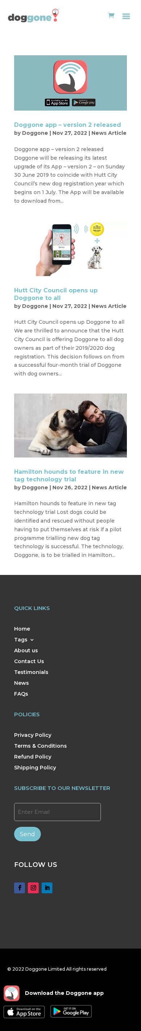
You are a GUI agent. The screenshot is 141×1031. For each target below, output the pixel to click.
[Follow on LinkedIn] (47, 887)
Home (22, 629)
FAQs (21, 694)
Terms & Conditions (40, 746)
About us (26, 651)
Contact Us (29, 662)
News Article (109, 133)
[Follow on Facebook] (19, 887)
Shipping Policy (35, 768)
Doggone (35, 133)
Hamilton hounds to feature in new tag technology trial (69, 475)
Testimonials (31, 672)
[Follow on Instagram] (33, 887)
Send (27, 834)
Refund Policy (32, 757)
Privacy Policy (32, 735)
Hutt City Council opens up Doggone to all (56, 294)
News (21, 683)
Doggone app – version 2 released (67, 124)
